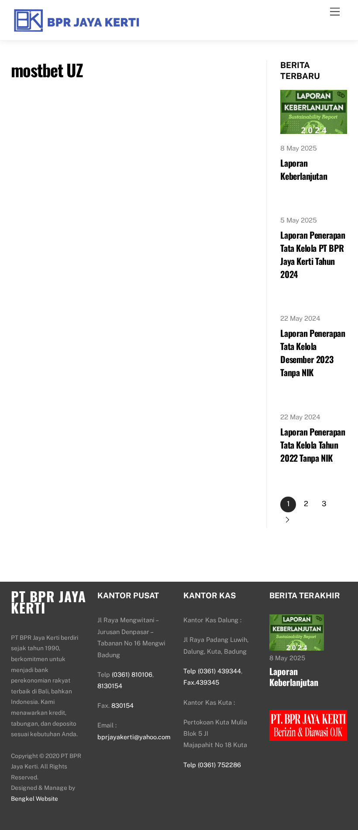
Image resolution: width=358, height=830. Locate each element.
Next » (288, 520)
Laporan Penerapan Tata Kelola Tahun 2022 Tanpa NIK (312, 444)
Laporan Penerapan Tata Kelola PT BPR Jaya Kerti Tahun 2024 (312, 254)
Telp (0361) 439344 (212, 671)
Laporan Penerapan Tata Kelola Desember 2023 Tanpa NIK (312, 352)
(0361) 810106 (132, 674)
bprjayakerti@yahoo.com (133, 737)
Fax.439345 (201, 682)
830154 (122, 705)
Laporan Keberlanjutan (303, 169)
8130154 (109, 685)
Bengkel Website (34, 798)
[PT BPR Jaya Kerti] (76, 29)
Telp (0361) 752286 (212, 764)
